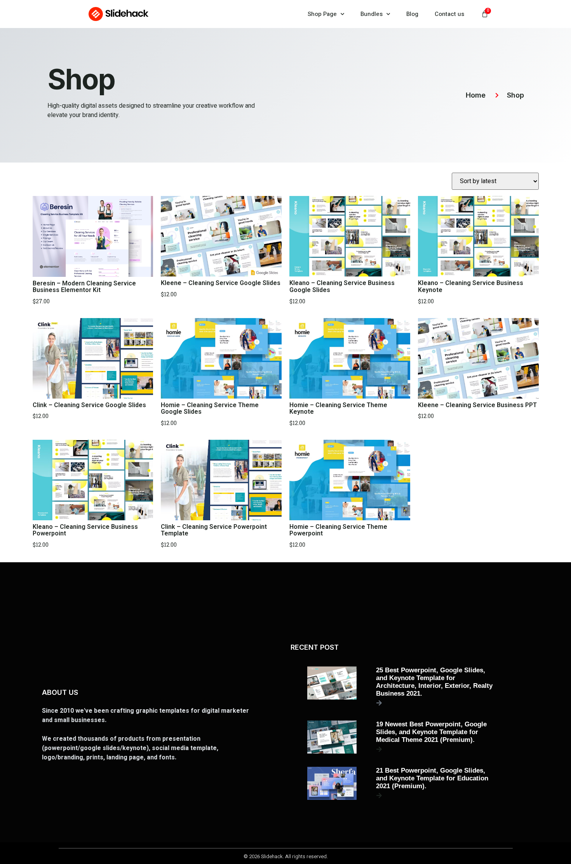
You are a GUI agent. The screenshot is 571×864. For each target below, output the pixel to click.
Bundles (371, 14)
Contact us (449, 14)
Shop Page (322, 14)
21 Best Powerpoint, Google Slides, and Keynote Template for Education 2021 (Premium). (432, 778)
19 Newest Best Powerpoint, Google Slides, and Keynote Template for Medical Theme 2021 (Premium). (431, 732)
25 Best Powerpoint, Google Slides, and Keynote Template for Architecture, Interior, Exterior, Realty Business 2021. (434, 681)
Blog (412, 14)
